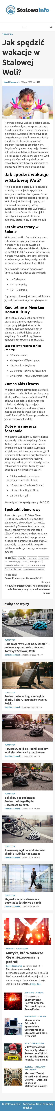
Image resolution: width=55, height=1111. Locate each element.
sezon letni (43, 558)
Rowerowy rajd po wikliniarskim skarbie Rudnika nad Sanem (27, 829)
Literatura (40, 1067)
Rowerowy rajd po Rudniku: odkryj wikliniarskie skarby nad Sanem (27, 728)
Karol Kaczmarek (12, 82)
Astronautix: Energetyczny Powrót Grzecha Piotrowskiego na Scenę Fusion (13, 1001)
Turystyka (7, 34)
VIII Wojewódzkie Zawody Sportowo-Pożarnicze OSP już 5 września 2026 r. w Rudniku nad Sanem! (13, 1052)
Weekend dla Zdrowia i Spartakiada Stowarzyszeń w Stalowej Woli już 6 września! (13, 1026)
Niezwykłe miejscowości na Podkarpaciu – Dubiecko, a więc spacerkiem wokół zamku (27, 587)
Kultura (29, 1067)
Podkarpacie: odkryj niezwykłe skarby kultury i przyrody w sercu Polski (27, 675)
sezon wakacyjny (13, 562)
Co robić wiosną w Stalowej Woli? (23, 576)
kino (14, 558)
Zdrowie (42, 1016)
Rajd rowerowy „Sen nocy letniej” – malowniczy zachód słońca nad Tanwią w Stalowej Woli (27, 623)
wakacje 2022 (36, 562)
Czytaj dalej (35, 984)
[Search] (51, 27)
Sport (28, 1043)
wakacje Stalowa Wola (16, 565)
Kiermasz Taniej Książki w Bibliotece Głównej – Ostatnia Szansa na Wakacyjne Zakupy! (13, 1077)
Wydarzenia (22, 949)
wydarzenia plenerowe (34, 569)
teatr (25, 562)
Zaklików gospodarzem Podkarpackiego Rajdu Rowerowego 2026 (27, 776)
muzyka (21, 558)
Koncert (10, 949)
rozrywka (32, 558)
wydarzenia (16, 569)
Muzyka (39, 993)
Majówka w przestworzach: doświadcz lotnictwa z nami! (27, 878)
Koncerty (29, 993)
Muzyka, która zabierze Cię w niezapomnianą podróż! (27, 931)
